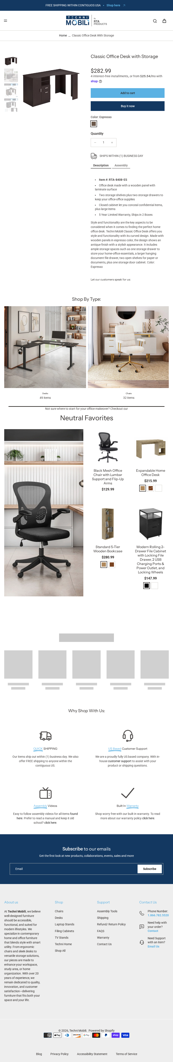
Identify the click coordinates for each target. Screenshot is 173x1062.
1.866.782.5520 (158, 915)
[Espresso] (94, 124)
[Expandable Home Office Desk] (150, 447)
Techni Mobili (77, 1030)
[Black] (147, 586)
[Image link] (43, 513)
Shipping (102, 917)
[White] (159, 488)
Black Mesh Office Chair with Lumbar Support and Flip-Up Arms (108, 476)
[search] (154, 20)
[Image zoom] (51, 85)
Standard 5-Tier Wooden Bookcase (107, 549)
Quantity (97, 134)
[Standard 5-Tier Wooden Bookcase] (108, 523)
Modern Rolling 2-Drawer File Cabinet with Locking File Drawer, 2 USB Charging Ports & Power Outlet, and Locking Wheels (150, 559)
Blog (39, 1054)
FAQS (100, 931)
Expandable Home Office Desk (150, 472)
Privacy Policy (59, 1054)
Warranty (103, 937)
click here (50, 822)
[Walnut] (112, 564)
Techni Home (63, 944)
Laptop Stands (64, 924)
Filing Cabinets (64, 931)
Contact (153, 931)
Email (19, 869)
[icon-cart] (164, 20)
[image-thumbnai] (11, 60)
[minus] (95, 142)
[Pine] (143, 488)
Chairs (59, 911)
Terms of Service (126, 1054)
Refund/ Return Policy (111, 924)
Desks (59, 917)
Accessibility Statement (92, 1054)
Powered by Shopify (102, 1030)
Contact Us (104, 944)
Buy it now (128, 106)
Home (63, 35)
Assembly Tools (107, 911)
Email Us (153, 946)
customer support (119, 761)
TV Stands (61, 937)
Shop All (60, 950)
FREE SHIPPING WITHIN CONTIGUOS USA (73, 5)
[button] (128, 93)
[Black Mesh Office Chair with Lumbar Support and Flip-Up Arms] (108, 447)
